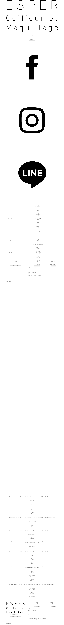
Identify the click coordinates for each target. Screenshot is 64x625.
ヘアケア (38, 235)
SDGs (38, 240)
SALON (32, 34)
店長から (38, 217)
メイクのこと (32, 579)
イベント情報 (32, 545)
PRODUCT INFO (10, 232)
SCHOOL (32, 36)
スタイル (32, 504)
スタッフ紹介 (38, 214)
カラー (38, 210)
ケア (38, 211)
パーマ (38, 209)
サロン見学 (38, 256)
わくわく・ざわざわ (32, 575)
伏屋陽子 (38, 222)
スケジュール (32, 500)
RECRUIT (32, 40)
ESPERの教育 (38, 257)
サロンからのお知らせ (38, 206)
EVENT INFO (32, 538)
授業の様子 (38, 226)
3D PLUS (38, 205)
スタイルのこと (38, 248)
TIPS (10, 240)
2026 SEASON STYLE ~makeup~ (25, 481)
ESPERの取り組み (38, 260)
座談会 (38, 223)
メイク (38, 213)
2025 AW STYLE (22, 486)
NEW (38, 232)
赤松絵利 (32, 524)
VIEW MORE (32, 490)
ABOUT (32, 32)
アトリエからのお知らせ (38, 218)
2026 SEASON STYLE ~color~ (24, 484)
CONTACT (32, 39)
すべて (32, 499)
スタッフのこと (38, 251)
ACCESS (13, 265)
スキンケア (38, 236)
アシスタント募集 (38, 253)
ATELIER (32, 35)
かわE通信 (38, 215)
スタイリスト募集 (38, 252)
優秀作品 (38, 227)
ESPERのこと (38, 247)
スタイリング (32, 560)
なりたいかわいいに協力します (38, 244)
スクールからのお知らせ (32, 534)
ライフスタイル (38, 243)
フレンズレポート (38, 231)
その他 (38, 239)
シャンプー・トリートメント (38, 234)
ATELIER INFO (10, 218)
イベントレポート (38, 230)
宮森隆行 (38, 219)
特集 (32, 571)
